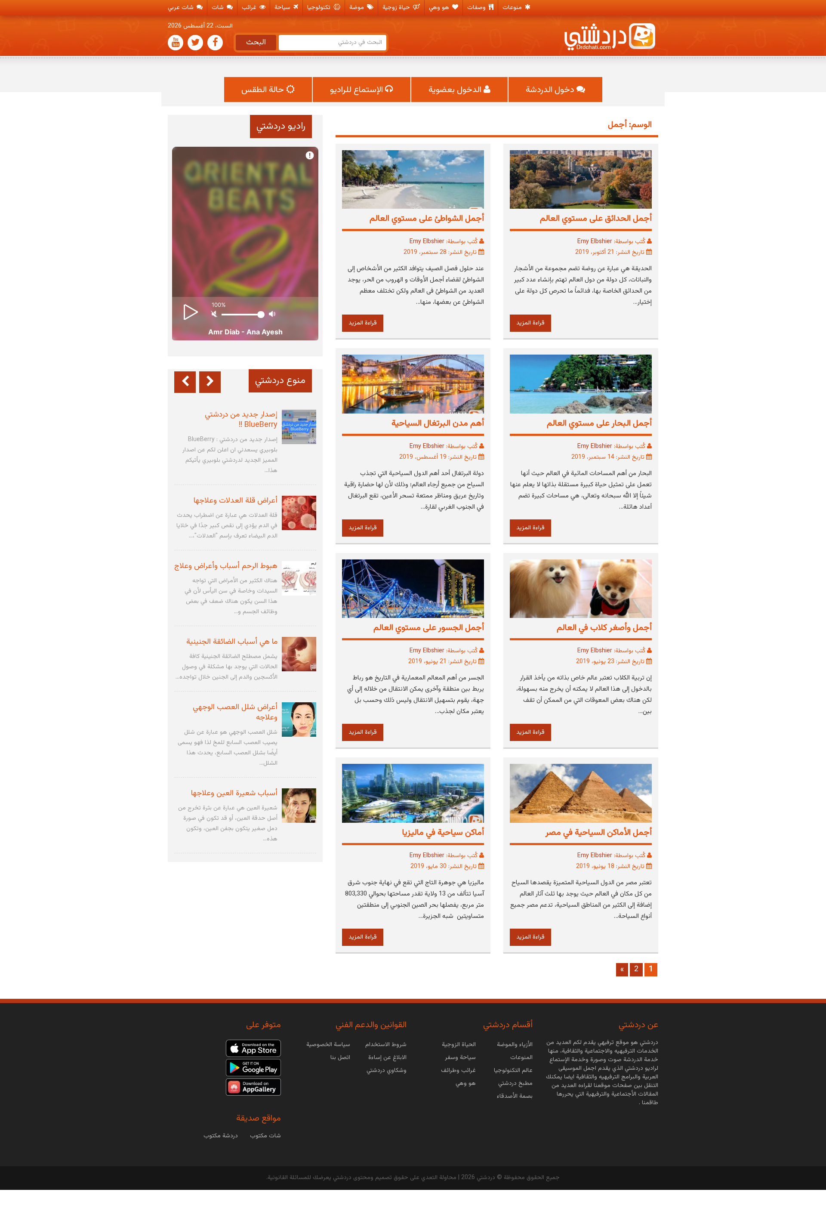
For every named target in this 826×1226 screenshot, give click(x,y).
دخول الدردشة (551, 90)
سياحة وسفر (460, 1057)
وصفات (477, 7)
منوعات (513, 7)
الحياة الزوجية (459, 1045)
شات (218, 7)
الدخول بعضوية (456, 90)
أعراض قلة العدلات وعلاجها (235, 501)
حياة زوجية (397, 7)
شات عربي (181, 7)
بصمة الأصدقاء (515, 1096)
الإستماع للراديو (357, 90)
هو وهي (440, 7)
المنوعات (521, 1057)
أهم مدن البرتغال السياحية (437, 423)
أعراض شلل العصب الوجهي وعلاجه (235, 712)
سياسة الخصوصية (328, 1045)
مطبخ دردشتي (515, 1083)
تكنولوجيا (319, 7)
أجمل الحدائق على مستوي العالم (596, 218)
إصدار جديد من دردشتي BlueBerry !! (241, 420)
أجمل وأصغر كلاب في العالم (604, 628)
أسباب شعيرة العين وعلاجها (234, 793)
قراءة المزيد (530, 323)
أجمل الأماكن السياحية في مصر (599, 833)
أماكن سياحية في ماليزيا (443, 833)
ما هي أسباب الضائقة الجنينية (231, 642)
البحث (256, 43)
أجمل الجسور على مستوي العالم (428, 628)
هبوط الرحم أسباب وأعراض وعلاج (225, 566)
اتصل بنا (340, 1057)
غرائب (250, 7)
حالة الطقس (263, 90)
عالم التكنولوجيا (513, 1070)
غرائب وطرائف (458, 1070)
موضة (357, 7)
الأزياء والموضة (515, 1045)
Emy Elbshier (594, 242)
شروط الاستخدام (386, 1045)
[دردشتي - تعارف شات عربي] (253, 1048)
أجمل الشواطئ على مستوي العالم (427, 218)
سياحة (283, 7)
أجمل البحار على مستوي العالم (599, 423)
